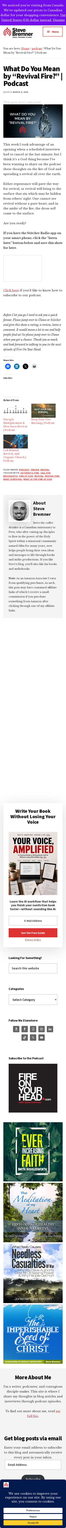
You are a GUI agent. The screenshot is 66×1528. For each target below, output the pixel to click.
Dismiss (59, 20)
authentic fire (30, 472)
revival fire (52, 476)
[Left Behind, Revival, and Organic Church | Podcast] (15, 441)
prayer (35, 469)
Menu (55, 31)
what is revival (12, 479)
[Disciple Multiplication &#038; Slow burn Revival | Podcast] (15, 411)
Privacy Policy (33, 939)
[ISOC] (33, 1362)
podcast (24, 469)
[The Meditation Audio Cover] (33, 1241)
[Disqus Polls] (33, 665)
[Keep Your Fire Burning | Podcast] (43, 411)
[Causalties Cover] (33, 1302)
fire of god (26, 476)
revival (45, 469)
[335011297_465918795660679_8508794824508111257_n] (33, 1180)
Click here (11, 290)
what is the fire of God (37, 479)
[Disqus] (33, 758)
